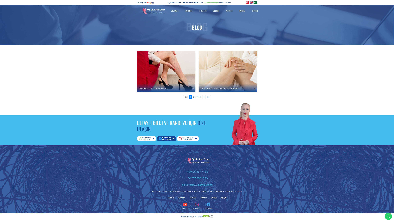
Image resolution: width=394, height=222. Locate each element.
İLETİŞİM (255, 11)
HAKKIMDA (188, 11)
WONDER (216, 11)
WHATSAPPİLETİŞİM (146, 138)
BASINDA (242, 11)
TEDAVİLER (202, 11)
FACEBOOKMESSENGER (166, 138)
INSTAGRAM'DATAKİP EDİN (188, 138)
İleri (208, 97)
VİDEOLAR (229, 11)
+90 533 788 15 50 (176, 2)
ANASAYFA (174, 11)
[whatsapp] (388, 216)
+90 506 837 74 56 (197, 171)
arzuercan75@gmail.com (194, 2)
